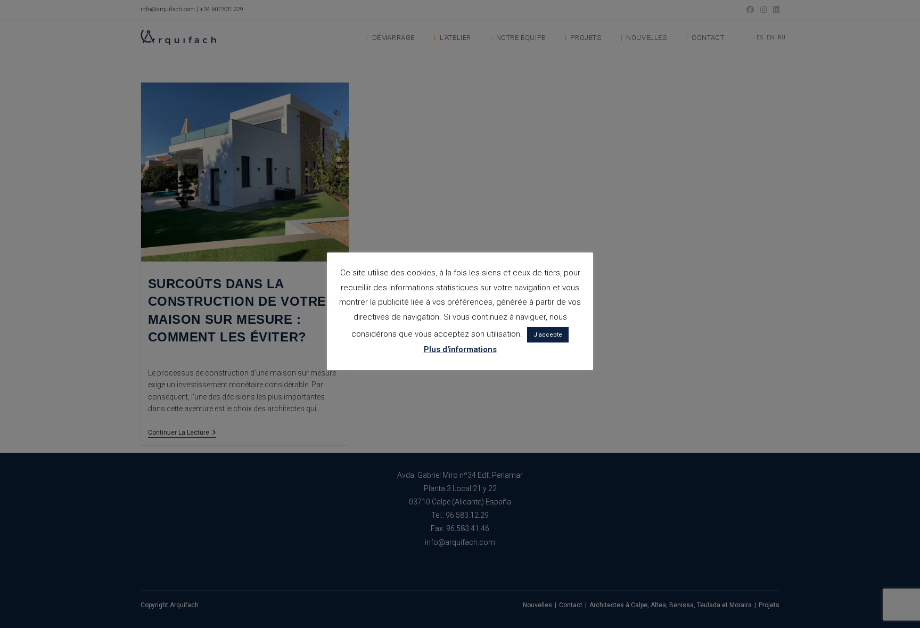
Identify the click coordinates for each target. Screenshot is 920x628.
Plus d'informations (460, 349)
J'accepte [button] (547, 334)
